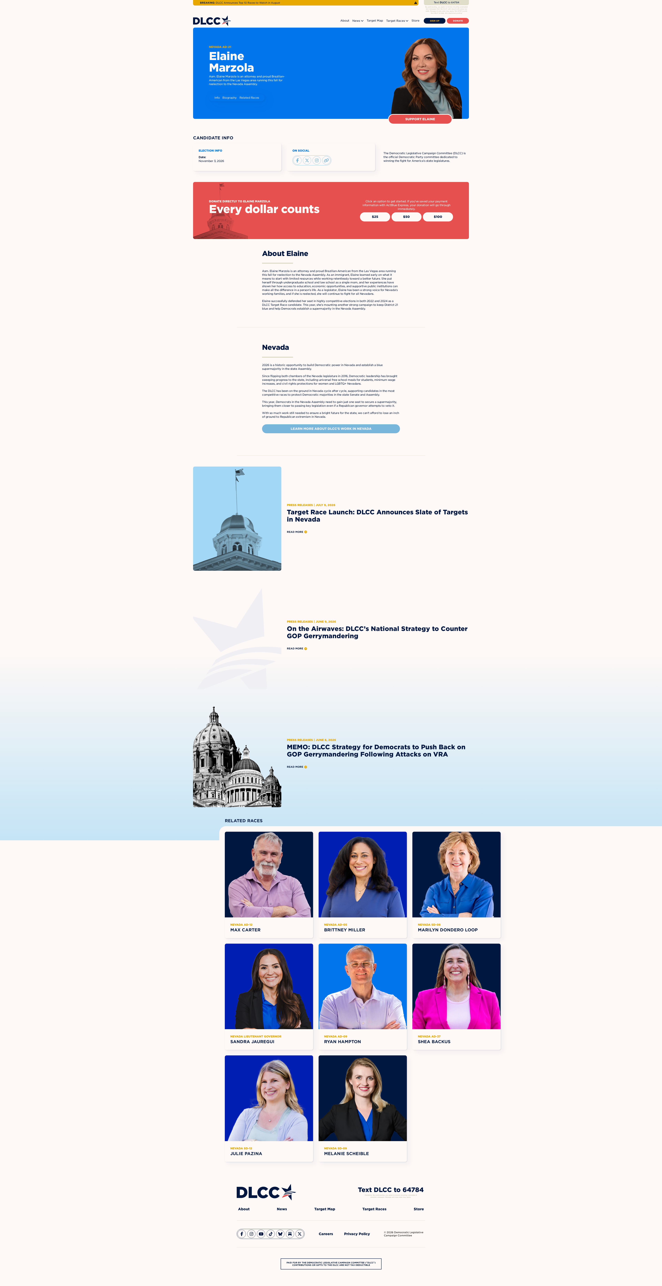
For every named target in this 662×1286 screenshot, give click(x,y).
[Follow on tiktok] (271, 1234)
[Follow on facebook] (297, 160)
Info (217, 97)
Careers (326, 1234)
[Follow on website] (326, 160)
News (356, 20)
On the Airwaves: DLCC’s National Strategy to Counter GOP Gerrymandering (377, 632)
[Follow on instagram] (317, 160)
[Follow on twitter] (307, 160)
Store (415, 20)
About (344, 20)
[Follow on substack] (290, 1234)
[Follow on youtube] (261, 1234)
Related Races (249, 97)
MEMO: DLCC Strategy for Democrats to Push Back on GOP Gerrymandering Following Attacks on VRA (376, 750)
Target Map (375, 20)
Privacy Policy (357, 1234)
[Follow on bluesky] (280, 1234)
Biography (229, 97)
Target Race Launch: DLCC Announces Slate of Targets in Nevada (377, 515)
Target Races (395, 20)
